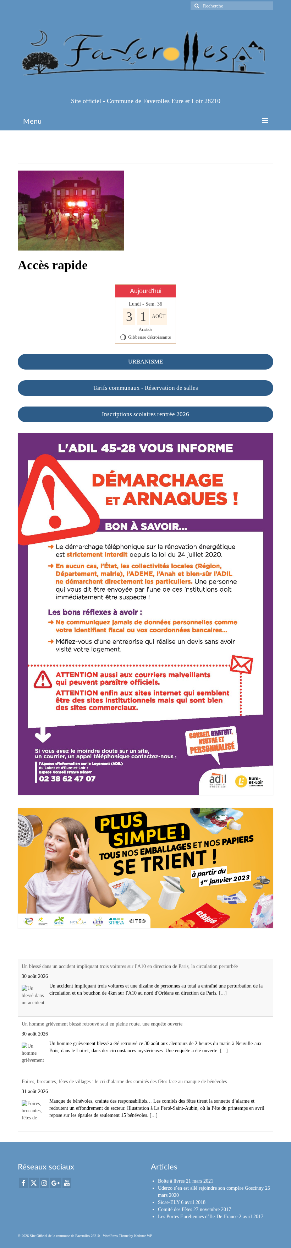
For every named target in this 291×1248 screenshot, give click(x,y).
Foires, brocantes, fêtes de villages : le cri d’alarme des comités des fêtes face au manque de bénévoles (124, 1081)
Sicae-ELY (169, 1202)
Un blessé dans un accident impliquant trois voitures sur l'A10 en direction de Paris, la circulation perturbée (130, 966)
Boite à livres (171, 1181)
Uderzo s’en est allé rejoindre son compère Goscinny (211, 1188)
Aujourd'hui (145, 291)
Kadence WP (143, 1236)
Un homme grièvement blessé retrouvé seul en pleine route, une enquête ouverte (102, 1024)
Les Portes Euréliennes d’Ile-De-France (197, 1216)
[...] (223, 993)
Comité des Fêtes (175, 1209)
